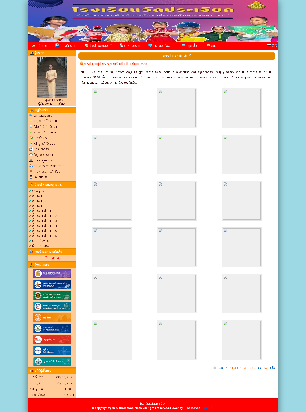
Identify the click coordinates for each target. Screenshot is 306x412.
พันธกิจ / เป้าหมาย (45, 132)
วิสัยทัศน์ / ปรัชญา (45, 126)
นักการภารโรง (40, 245)
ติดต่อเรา (216, 45)
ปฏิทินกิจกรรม (42, 149)
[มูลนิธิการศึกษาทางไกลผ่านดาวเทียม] (52, 289)
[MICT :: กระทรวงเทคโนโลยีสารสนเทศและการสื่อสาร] (52, 333)
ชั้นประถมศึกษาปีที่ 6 (44, 235)
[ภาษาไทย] (269, 45)
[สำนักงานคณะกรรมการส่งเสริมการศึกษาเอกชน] (52, 300)
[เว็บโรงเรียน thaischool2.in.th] (52, 366)
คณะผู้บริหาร (68, 45)
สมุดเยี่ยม (191, 45)
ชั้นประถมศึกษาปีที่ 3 (44, 220)
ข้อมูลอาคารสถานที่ (45, 154)
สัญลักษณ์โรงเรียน (45, 121)
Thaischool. (193, 407)
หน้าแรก (41, 45)
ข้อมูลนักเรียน (41, 177)
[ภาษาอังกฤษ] (274, 45)
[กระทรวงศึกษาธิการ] (52, 278)
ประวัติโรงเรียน (43, 115)
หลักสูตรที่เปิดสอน (44, 143)
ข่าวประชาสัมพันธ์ (99, 45)
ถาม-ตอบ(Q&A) (163, 45)
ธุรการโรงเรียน (41, 240)
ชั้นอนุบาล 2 (38, 200)
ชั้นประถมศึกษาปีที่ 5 (44, 230)
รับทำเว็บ (208, 407)
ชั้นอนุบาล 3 (38, 205)
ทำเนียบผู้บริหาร (43, 160)
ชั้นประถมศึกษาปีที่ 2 (44, 215)
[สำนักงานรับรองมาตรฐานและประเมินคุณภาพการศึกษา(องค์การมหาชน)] (52, 311)
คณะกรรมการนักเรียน (47, 171)
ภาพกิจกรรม (131, 45)
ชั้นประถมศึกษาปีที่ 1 (43, 210)
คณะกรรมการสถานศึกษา (49, 166)
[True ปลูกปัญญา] (52, 344)
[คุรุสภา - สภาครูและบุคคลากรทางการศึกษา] (52, 322)
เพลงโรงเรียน (42, 137)
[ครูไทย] (52, 355)
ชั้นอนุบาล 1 (38, 195)
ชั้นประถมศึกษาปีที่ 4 (44, 225)
